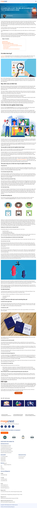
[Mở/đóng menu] (35, 1)
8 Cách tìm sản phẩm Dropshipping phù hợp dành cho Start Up (6, 415)
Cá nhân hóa (3, 55)
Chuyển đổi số (3, 6)
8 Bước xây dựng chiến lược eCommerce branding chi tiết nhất (30, 415)
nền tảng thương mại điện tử (22, 159)
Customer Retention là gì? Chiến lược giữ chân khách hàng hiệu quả (18, 415)
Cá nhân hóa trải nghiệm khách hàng (7, 43)
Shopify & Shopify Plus (7, 464)
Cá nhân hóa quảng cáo (6, 46)
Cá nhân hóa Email (5, 47)
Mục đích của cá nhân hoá (6, 42)
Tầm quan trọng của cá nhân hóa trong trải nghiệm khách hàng (12, 45)
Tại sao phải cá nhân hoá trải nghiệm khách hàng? (10, 44)
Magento (5, 463)
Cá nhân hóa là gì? (5, 41)
